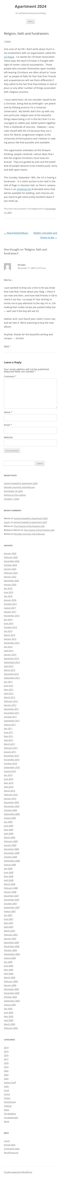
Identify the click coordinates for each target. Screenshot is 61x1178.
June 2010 (8, 779)
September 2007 (12, 907)
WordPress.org (11, 1152)
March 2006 (9, 977)
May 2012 (8, 689)
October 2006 (10, 950)
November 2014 (11, 642)
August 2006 (10, 958)
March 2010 (9, 790)
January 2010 (10, 798)
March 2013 (9, 670)
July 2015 (8, 631)
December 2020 (11, 580)
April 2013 (8, 666)
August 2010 (10, 771)
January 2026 (10, 553)
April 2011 (8, 740)
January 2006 (10, 985)
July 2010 (8, 775)
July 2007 (8, 915)
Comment (10, 376)
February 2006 (11, 981)
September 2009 (12, 814)
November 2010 (11, 759)
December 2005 (11, 989)
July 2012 (8, 681)
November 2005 (11, 993)
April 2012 (8, 693)
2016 (6, 1055)
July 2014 (8, 646)
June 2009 (8, 825)
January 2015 (10, 638)
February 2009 (11, 841)
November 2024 (11, 561)
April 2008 (8, 880)
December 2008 (11, 849)
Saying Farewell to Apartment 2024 (20, 483)
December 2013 (11, 658)
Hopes (7, 1098)
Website (8, 437)
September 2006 (12, 954)
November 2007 (11, 899)
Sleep (6, 1109)
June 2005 (8, 1012)
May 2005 (8, 1016)
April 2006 (8, 973)
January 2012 (10, 705)
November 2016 (11, 615)
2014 (6, 1047)
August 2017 (10, 607)
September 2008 (12, 860)
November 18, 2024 (13, 491)
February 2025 (11, 557)
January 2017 (10, 611)
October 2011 (10, 716)
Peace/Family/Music (16, 232)
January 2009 (10, 845)
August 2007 (10, 911)
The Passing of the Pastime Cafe (29, 526)
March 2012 (9, 697)
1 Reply (7, 41)
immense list (24, 189)
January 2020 (10, 584)
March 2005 (9, 1024)
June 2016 (8, 623)
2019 (6, 1066)
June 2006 (8, 965)
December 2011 (11, 709)
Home (7, 1094)
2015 (6, 1051)
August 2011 (10, 724)
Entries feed (9, 1144)
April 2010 (8, 786)
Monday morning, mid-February (19, 487)
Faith (6, 1086)
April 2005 (8, 1020)
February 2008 (11, 887)
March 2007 (9, 930)
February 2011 (11, 747)
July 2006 (8, 961)
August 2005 (10, 1004)
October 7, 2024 (11, 498)
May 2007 (8, 923)
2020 (6, 1070)
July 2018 (8, 596)
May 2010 (8, 782)
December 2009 (11, 802)
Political (7, 1105)
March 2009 (9, 837)
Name (8, 412)
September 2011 (12, 720)
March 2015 (9, 635)
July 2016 (8, 619)
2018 (6, 1063)
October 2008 (10, 856)
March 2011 (9, 744)
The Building (10, 1113)
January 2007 (10, 938)
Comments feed (11, 1148)
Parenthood (10, 1102)
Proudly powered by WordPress (18, 1172)
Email (8, 424)
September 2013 (12, 662)
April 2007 (8, 926)
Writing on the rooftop (15, 495)
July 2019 (8, 588)
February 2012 (11, 701)
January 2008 (10, 891)
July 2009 (8, 821)
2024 (6, 1078)
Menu (30, 21)
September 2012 (12, 677)
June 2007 (8, 919)
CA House (9, 56)
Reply (6, 346)
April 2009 (8, 833)
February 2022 (11, 572)
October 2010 (10, 763)
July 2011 (8, 728)
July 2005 (8, 1008)
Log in (7, 1140)
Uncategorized (11, 1117)
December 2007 (11, 895)
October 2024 (10, 565)
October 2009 (10, 810)
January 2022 (10, 576)
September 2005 (12, 1000)
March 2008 (9, 884)
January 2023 (10, 568)
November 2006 (11, 946)
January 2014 (10, 654)
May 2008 (8, 876)
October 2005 (10, 996)
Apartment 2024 (30, 6)
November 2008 (11, 852)
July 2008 (8, 868)
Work (6, 1121)
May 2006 (8, 969)
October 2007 (10, 903)
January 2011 (10, 751)
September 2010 (12, 767)
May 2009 (8, 829)
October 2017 (10, 603)
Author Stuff (10, 1082)
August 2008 (10, 864)
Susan (7, 522)
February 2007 (11, 934)
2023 (6, 1074)
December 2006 (11, 942)
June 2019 (8, 592)
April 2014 (8, 650)
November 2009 (11, 806)
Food (6, 1090)
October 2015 (10, 627)
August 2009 (10, 817)
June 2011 (8, 732)
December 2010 (11, 755)
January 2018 (10, 600)
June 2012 (8, 685)
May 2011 (8, 736)
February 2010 (11, 794)
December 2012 (11, 673)
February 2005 (11, 1028)
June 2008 (8, 872)
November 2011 (11, 712)
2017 (6, 1059)
